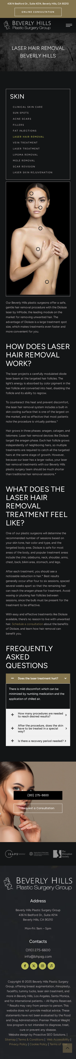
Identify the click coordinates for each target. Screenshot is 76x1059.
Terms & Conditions (31, 1039)
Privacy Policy (18, 1044)
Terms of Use (58, 1044)
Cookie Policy (38, 1044)
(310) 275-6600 (38, 950)
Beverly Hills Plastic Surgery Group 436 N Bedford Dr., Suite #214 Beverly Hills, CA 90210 (38, 915)
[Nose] (40, 208)
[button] (38, 12)
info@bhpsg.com (38, 956)
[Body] (47, 282)
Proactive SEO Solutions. (49, 1034)
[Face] (31, 193)
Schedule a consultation (27, 624)
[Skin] (40, 228)
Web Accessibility (58, 1039)
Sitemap (10, 1039)
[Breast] (38, 249)
